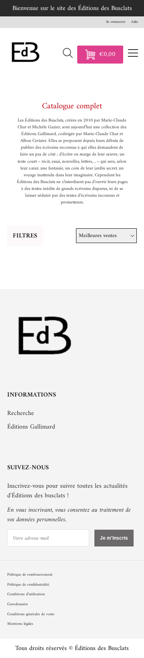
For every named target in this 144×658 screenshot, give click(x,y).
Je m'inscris (114, 538)
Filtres (25, 235)
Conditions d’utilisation (26, 594)
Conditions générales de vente (30, 614)
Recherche (20, 413)
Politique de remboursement (29, 574)
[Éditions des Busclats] (45, 367)
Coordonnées (17, 604)
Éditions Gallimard (31, 427)
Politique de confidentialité (28, 584)
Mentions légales (20, 623)
